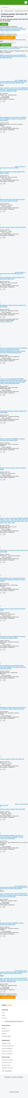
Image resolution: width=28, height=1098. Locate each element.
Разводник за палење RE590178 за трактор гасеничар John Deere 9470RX (12, 637)
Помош (3, 1015)
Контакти (4, 1018)
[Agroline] (2, 11)
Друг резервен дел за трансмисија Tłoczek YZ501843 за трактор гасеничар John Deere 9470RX (12, 579)
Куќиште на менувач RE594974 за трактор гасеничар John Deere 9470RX (12, 439)
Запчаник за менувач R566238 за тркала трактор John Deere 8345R (12, 923)
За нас (3, 1012)
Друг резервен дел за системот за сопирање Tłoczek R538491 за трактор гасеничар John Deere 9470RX (13, 119)
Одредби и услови (6, 1043)
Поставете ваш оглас (7, 37)
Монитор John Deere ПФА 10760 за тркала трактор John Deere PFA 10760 (12, 200)
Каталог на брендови (7, 1053)
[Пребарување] (25, 7)
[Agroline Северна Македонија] (9, 2)
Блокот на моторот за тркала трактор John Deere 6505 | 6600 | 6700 (12, 278)
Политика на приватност (8, 1045)
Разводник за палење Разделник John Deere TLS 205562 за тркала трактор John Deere (13, 708)
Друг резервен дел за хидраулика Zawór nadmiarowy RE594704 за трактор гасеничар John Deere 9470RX (13, 667)
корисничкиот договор (14, 48)
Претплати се (5, 44)
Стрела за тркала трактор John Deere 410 (12, 759)
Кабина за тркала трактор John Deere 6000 (12, 809)
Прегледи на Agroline (7, 1051)
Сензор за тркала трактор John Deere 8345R (13, 227)
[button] (26, 2)
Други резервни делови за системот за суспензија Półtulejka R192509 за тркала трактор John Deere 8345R (11, 837)
